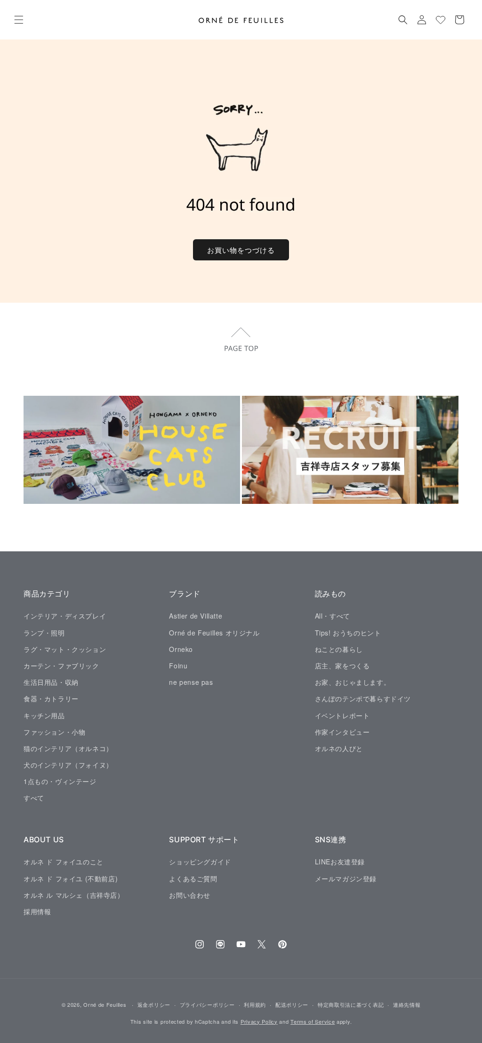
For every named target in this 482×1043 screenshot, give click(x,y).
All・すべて (332, 615)
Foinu (178, 665)
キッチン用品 (44, 715)
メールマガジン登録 (346, 878)
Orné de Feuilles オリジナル (214, 632)
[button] (18, 19)
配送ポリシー (291, 1004)
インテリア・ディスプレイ (65, 615)
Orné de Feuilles (104, 1004)
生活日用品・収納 (51, 682)
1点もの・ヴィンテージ (60, 781)
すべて (34, 797)
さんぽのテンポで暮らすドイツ (363, 698)
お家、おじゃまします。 (353, 682)
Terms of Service (312, 1021)
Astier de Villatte (195, 615)
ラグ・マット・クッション (65, 649)
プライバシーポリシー (207, 1004)
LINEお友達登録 (340, 861)
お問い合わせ (189, 895)
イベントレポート (342, 715)
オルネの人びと (339, 748)
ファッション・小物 (54, 732)
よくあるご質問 (193, 878)
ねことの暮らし (339, 649)
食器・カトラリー (51, 698)
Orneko (181, 649)
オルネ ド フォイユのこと (64, 861)
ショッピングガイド (200, 861)
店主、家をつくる (342, 665)
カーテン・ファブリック (61, 665)
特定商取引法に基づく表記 (351, 1004)
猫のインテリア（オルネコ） (68, 748)
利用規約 (255, 1004)
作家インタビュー (342, 732)
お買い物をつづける (241, 250)
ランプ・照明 (44, 632)
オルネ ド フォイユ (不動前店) (71, 878)
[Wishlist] (440, 19)
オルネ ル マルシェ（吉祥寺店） (74, 895)
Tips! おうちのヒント (348, 632)
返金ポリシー (153, 1004)
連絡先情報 (407, 1004)
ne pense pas (191, 682)
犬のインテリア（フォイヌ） (68, 764)
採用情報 (37, 911)
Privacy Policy (259, 1021)
